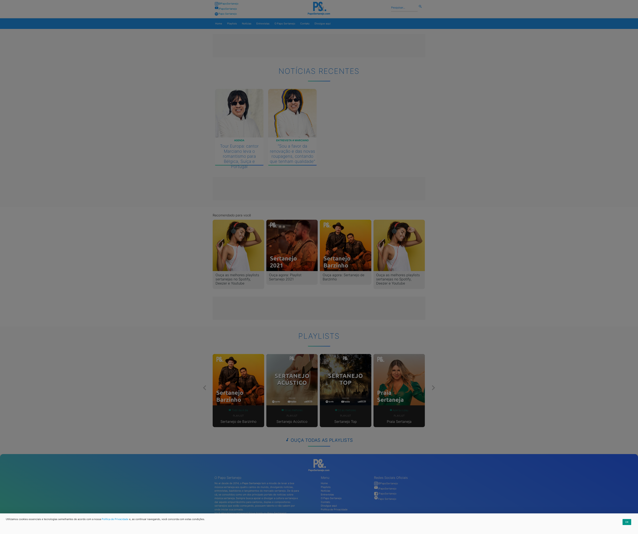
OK (627, 522)
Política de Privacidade (115, 519)
